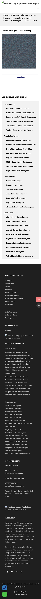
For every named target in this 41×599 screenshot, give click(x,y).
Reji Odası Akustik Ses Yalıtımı (17, 158)
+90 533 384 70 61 (11, 483)
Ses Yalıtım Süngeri (12, 295)
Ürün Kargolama (11, 315)
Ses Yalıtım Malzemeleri (14, 298)
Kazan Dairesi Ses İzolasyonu (17, 234)
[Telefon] (4, 587)
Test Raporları (10, 318)
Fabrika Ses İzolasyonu (15, 252)
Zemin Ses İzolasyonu (14, 185)
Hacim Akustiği (9, 104)
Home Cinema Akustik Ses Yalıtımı (19, 149)
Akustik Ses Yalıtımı (11, 136)
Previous (21, 77)
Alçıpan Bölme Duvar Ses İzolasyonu (20, 207)
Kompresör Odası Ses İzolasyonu (19, 243)
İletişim (7, 287)
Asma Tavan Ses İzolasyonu (16, 194)
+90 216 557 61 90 (11, 470)
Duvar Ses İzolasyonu (14, 181)
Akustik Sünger (10, 292)
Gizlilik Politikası (20, 595)
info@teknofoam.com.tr (14, 473)
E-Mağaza (8, 281)
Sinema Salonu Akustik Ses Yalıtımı (19, 121)
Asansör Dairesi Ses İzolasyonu (18, 230)
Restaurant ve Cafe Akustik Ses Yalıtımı (21, 117)
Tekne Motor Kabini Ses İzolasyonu (19, 256)
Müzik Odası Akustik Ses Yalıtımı (18, 153)
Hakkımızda (9, 284)
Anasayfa (8, 289)
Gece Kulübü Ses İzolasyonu (16, 221)
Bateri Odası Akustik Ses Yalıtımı (18, 140)
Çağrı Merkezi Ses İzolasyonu (17, 171)
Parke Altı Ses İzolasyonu (16, 198)
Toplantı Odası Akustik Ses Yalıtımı (19, 130)
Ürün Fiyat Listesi (11, 312)
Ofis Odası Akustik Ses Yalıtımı (17, 108)
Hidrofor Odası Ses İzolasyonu (17, 247)
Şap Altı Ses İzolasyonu (15, 202)
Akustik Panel (10, 301)
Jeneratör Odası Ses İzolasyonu (18, 226)
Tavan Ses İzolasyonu (14, 189)
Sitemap (8, 330)
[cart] (34, 9)
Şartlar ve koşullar (20, 592)
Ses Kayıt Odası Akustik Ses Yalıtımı (19, 166)
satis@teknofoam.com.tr (14, 486)
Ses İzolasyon (9, 213)
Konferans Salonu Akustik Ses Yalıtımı (20, 113)
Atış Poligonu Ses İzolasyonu (17, 217)
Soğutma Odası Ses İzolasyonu (18, 239)
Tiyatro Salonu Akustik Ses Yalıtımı (19, 126)
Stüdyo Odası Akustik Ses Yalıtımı (19, 162)
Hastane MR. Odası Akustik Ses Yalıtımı (21, 145)
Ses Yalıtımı (9, 304)
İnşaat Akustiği (9, 177)
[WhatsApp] (4, 594)
